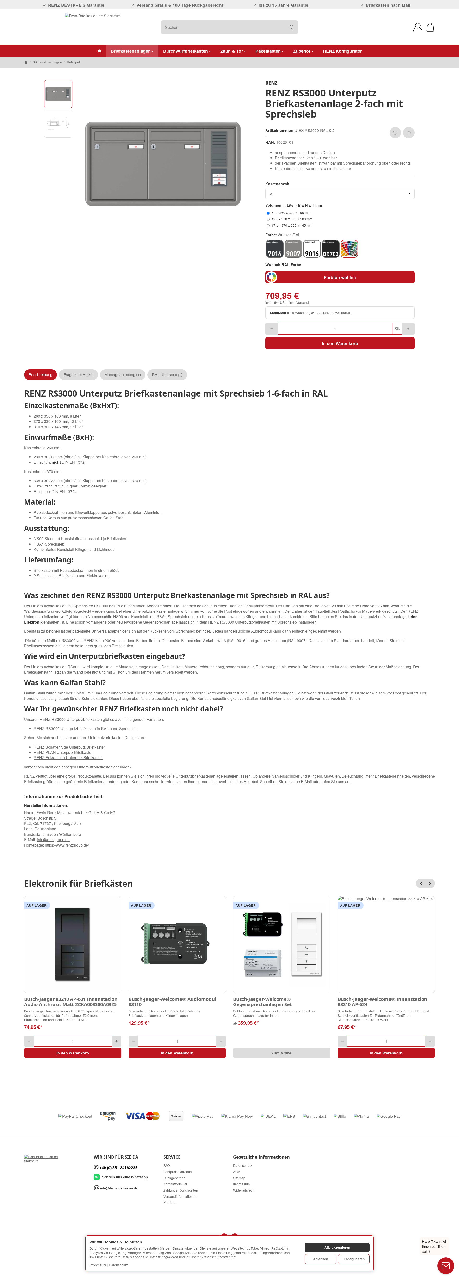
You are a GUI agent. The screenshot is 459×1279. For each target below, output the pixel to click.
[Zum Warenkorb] (430, 27)
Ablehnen (320, 1259)
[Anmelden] (417, 27)
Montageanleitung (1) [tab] (123, 374)
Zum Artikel (281, 1053)
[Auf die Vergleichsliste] (409, 132)
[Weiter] (430, 883)
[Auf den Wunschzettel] (395, 132)
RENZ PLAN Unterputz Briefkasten (63, 752)
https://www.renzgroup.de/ (67, 845)
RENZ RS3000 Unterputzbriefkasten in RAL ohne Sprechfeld (86, 728)
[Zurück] (421, 883)
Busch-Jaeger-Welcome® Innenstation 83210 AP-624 (382, 1002)
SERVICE (171, 1157)
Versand (302, 302)
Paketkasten (268, 51)
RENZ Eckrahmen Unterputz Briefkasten (68, 757)
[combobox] (340, 194)
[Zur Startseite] (92, 27)
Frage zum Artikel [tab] (78, 374)
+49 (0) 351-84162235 (118, 1168)
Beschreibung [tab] (40, 374)
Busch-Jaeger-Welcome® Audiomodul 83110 (172, 1002)
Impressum (97, 1264)
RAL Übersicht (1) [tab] (167, 374)
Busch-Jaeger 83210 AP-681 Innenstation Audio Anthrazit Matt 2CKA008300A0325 (70, 1002)
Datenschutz (118, 1264)
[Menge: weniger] (271, 329)
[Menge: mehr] (408, 329)
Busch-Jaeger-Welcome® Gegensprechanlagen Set (262, 1002)
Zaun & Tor (231, 51)
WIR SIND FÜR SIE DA (116, 1157)
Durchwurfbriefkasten (185, 51)
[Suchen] (292, 27)
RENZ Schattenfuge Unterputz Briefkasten (70, 747)
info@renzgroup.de (53, 839)
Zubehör (301, 51)
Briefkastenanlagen (131, 51)
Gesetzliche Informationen (261, 1157)
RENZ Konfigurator (342, 51)
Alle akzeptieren (337, 1247)
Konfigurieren (354, 1259)
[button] (58, 94)
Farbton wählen (340, 277)
